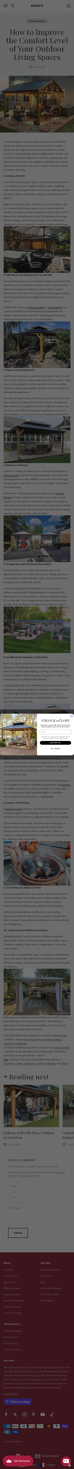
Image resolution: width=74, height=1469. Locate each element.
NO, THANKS (55, 748)
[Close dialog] (71, 716)
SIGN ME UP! (55, 743)
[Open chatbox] (66, 1461)
